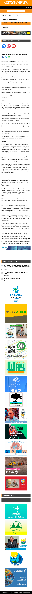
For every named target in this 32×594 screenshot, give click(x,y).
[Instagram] (9, 46)
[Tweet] (6, 57)
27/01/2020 (5, 28)
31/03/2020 (7, 275)
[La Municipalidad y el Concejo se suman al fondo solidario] (2, 272)
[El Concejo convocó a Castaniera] (2, 278)
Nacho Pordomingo (26, 592)
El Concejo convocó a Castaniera (12, 278)
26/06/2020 (5, 269)
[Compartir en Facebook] (2, 57)
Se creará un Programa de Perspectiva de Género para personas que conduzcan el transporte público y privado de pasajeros (17, 266)
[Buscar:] (16, 11)
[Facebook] (4, 46)
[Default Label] (14, 46)
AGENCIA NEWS (13, 592)
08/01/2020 (7, 280)
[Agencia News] (16, 5)
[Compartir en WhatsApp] (9, 57)
